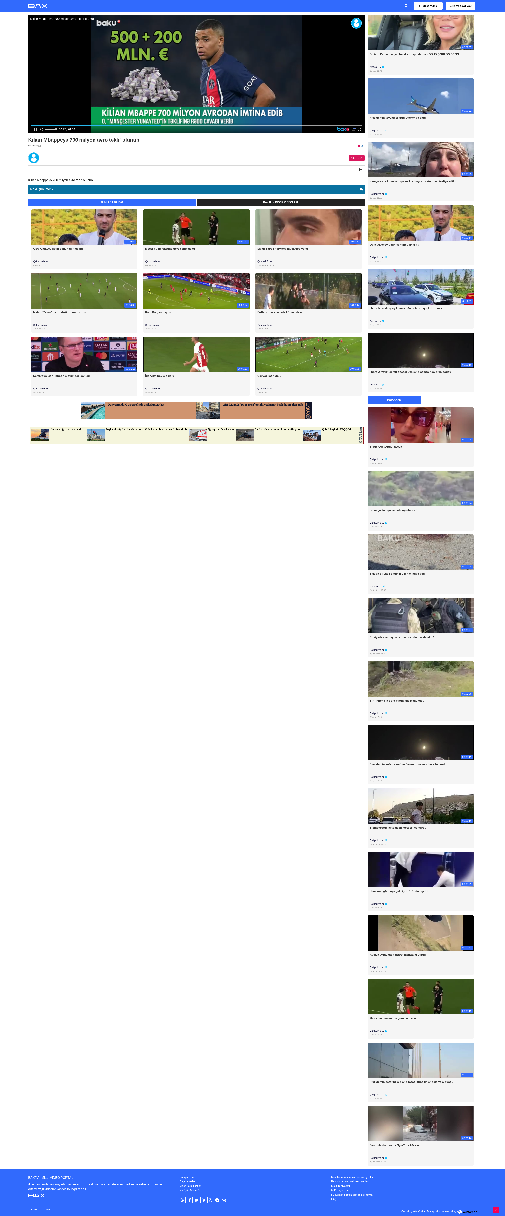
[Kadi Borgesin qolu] (196, 290)
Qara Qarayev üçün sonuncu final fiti (58, 248)
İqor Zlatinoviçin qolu (159, 375)
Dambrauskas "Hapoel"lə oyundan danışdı (62, 375)
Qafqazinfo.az (40, 261)
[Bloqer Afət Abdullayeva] (421, 424)
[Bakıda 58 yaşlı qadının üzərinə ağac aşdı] (421, 551)
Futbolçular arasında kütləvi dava (280, 312)
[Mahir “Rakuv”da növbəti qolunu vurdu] (84, 290)
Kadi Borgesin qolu (158, 312)
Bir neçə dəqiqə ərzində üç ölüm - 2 (393, 510)
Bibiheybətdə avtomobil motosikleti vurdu (398, 827)
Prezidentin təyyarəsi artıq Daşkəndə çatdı (398, 117)
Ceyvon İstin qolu (269, 375)
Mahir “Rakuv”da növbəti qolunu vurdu (59, 312)
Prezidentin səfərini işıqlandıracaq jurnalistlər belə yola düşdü (411, 1081)
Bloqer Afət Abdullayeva (386, 446)
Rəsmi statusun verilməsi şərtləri (350, 1181)
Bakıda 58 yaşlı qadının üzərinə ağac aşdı (398, 573)
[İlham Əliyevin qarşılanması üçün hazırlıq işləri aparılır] (421, 286)
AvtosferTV (376, 67)
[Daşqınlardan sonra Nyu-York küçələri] (421, 1123)
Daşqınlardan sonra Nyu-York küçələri (395, 1145)
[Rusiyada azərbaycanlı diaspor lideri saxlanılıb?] (421, 615)
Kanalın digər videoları (280, 202)
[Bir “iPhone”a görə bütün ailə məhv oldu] (421, 678)
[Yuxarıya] (496, 1210)
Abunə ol (357, 158)
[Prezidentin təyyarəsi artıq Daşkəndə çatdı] (421, 96)
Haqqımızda (187, 1177)
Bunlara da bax (112, 202)
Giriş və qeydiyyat (460, 5)
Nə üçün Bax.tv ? (190, 1190)
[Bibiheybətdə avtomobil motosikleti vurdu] (421, 806)
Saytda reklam (188, 1181)
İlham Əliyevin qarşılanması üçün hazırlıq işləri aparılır (406, 308)
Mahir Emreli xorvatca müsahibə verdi (282, 248)
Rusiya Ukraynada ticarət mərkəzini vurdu (398, 954)
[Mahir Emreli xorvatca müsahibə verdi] (308, 227)
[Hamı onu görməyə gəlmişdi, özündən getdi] (421, 869)
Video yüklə (429, 5)
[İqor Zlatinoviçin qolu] (196, 353)
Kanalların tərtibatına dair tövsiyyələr (352, 1177)
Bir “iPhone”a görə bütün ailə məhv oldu (397, 700)
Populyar (394, 399)
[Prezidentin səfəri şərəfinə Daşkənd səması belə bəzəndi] (421, 742)
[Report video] (361, 169)
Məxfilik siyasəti (340, 1185)
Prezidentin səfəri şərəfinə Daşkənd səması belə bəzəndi (408, 764)
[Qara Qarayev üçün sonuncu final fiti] (84, 227)
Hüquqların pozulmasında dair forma (351, 1194)
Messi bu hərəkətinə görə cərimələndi (170, 248)
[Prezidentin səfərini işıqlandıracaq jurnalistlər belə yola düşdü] (421, 1059)
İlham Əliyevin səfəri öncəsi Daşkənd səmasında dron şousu (410, 371)
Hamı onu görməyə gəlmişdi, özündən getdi (399, 891)
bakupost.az (376, 586)
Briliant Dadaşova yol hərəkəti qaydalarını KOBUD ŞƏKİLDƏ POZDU (415, 54)
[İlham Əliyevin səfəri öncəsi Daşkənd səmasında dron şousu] (421, 350)
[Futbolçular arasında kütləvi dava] (308, 290)
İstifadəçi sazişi (340, 1190)
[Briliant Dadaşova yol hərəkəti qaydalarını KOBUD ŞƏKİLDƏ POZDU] (421, 32)
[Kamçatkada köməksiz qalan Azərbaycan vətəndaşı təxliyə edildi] (421, 159)
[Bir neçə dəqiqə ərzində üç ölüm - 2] (421, 488)
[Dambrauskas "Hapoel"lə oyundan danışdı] (84, 353)
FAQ (333, 1199)
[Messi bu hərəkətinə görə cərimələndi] (196, 227)
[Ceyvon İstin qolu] (308, 353)
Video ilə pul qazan (190, 1185)
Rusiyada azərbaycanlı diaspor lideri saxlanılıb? (402, 637)
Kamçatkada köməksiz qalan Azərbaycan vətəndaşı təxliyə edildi (413, 181)
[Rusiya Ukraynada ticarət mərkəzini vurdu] (421, 933)
